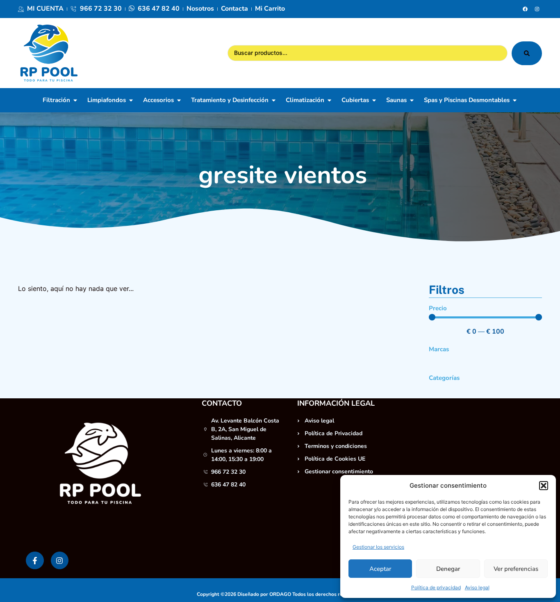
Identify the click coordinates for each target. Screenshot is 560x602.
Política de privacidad (436, 587)
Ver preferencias (516, 569)
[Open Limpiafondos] (131, 100)
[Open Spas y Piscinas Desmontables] (515, 100)
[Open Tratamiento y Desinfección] (274, 100)
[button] (544, 486)
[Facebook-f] (34, 560)
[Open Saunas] (412, 100)
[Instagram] (537, 9)
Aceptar (380, 569)
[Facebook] (525, 9)
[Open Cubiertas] (374, 100)
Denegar (448, 569)
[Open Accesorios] (179, 100)
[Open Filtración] (75, 100)
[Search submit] (527, 53)
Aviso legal (477, 587)
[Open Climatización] (329, 100)
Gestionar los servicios (378, 547)
